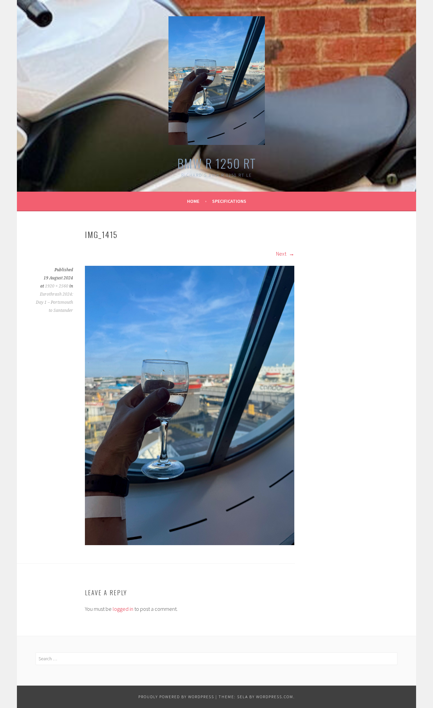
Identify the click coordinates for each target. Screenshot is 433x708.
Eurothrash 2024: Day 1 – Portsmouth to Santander (54, 302)
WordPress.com (274, 696)
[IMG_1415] (189, 543)
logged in (123, 608)
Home (193, 201)
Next (281, 253)
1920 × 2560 (56, 286)
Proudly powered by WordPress (176, 696)
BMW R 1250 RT (216, 163)
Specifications (229, 201)
